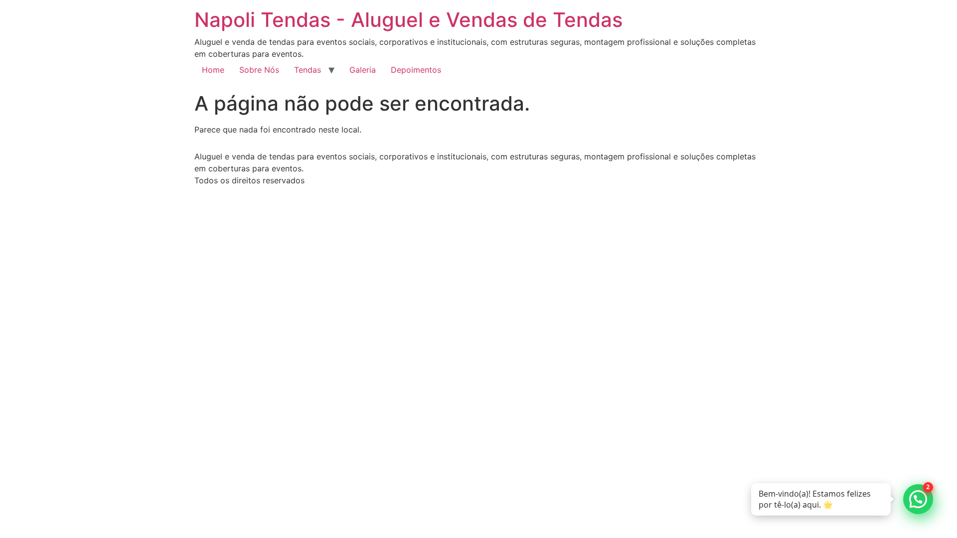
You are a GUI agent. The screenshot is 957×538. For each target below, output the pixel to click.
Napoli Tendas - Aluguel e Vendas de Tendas (408, 19)
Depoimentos (416, 70)
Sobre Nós (259, 70)
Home (213, 70)
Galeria (362, 70)
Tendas (307, 70)
